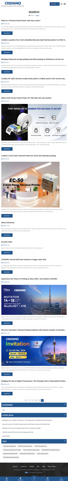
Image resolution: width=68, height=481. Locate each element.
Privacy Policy (51, 466)
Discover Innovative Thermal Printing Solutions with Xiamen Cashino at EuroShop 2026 (26, 424)
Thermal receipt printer (9, 446)
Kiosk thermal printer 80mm (11, 457)
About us (15, 466)
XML (38, 466)
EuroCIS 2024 (6, 436)
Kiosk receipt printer (42, 453)
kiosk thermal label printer (10, 453)
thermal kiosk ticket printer (27, 453)
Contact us (24, 466)
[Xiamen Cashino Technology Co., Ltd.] (12, 4)
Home (32, 15)
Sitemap (31, 466)
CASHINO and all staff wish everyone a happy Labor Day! (17, 432)
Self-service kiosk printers (25, 446)
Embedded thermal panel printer (50, 450)
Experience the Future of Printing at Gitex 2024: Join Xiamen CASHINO (21, 428)
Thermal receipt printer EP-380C (12, 450)
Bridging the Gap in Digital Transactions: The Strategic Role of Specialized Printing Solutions (27, 420)
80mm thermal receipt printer (31, 450)
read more (7, 33)
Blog (3, 410)
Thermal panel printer (40, 446)
